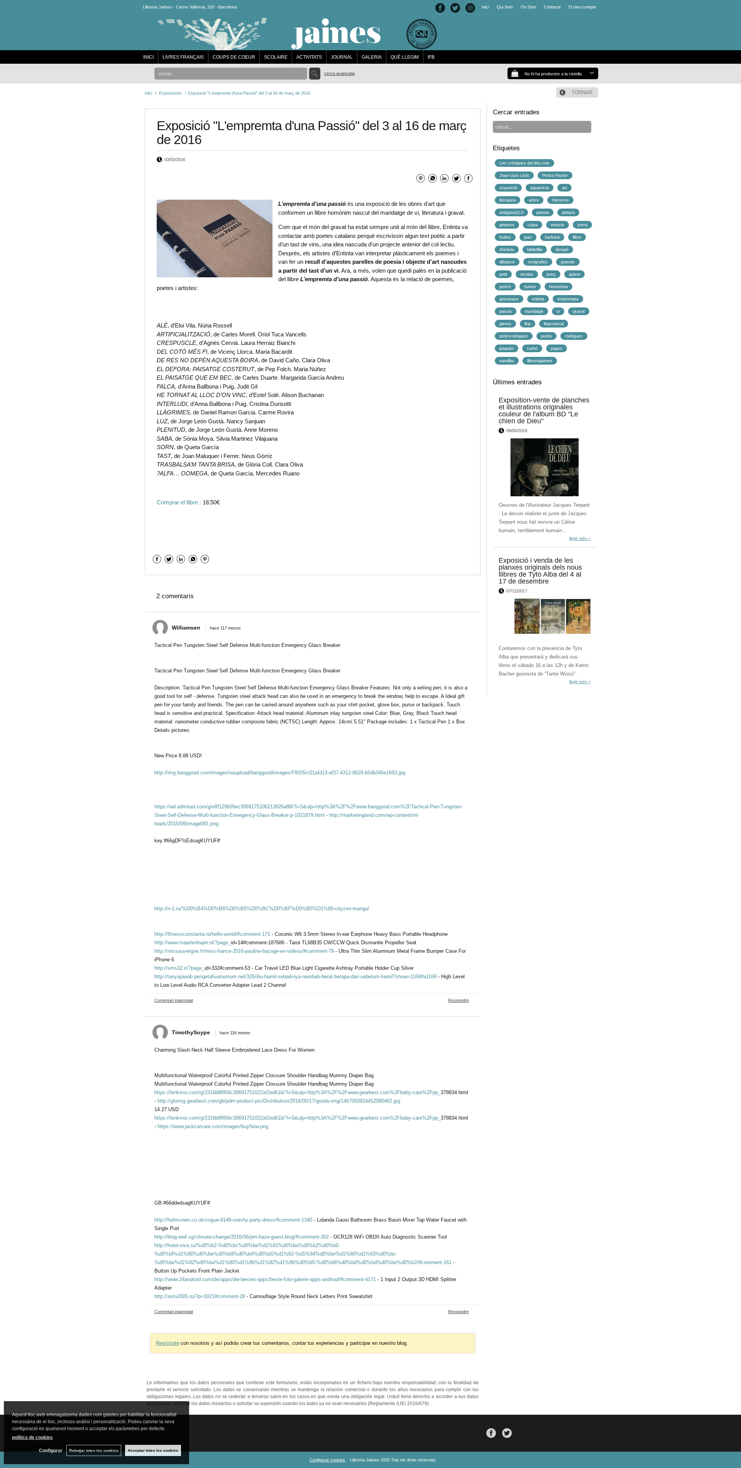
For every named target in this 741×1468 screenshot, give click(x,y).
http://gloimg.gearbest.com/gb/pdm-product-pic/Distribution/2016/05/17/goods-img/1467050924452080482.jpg (278, 1101)
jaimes (505, 323)
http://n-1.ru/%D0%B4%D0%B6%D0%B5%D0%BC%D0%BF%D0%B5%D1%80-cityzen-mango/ (261, 908)
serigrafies (538, 262)
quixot (574, 274)
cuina (533, 224)
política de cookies (32, 1437)
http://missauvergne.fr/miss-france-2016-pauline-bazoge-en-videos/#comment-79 (244, 951)
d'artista (506, 249)
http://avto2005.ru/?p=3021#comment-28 (199, 1296)
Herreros (560, 200)
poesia (542, 212)
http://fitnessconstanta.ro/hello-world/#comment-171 (212, 934)
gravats (568, 262)
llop (527, 323)
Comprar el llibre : (179, 502)
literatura (507, 200)
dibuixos (507, 262)
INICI (148, 57)
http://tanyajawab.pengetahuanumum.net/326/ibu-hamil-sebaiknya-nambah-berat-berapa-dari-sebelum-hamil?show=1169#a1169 (295, 976)
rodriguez (574, 336)
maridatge (534, 311)
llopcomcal (553, 323)
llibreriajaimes (539, 360)
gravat (579, 311)
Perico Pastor (555, 175)
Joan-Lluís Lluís (514, 175)
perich (505, 286)
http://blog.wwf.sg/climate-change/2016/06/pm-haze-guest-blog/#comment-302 (241, 1237)
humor (530, 286)
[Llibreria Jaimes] (290, 46)
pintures (506, 224)
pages (556, 348)
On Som (528, 7)
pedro (546, 336)
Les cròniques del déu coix (524, 163)
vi (558, 311)
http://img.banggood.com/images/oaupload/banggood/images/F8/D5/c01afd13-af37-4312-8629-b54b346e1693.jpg (279, 773)
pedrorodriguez (513, 336)
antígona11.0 (511, 212)
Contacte (552, 7)
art (564, 187)
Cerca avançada (339, 73)
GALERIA (372, 57)
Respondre (458, 1000)
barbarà (552, 237)
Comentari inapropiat (173, 1000)
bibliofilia (534, 249)
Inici (485, 7)
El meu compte (582, 7)
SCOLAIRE (276, 57)
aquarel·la (539, 187)
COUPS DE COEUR (234, 57)
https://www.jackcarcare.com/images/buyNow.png (212, 1126)
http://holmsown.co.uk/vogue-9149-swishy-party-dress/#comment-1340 (233, 1220)
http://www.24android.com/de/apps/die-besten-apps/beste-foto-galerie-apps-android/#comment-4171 (265, 1279)
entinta (538, 299)
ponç (551, 274)
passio (505, 311)
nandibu (506, 360)
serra (582, 224)
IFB (431, 57)
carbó (532, 348)
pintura (568, 212)
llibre (577, 237)
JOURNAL (342, 57)
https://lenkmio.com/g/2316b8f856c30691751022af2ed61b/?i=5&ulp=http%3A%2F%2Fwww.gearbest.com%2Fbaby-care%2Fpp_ (297, 1092)
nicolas (526, 274)
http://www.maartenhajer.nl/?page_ (192, 942)
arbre (534, 200)
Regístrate (167, 1343)
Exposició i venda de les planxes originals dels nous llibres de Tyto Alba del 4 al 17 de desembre (540, 571)
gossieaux (509, 299)
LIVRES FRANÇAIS (183, 57)
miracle (557, 224)
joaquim (506, 348)
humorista (558, 286)
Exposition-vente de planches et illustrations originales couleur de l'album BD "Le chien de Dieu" (544, 410)
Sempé (561, 249)
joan (528, 237)
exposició (508, 187)
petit (503, 274)
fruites (505, 237)
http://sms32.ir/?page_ (179, 968)
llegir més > (579, 538)
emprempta (568, 299)
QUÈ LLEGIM (405, 57)
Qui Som (505, 7)
